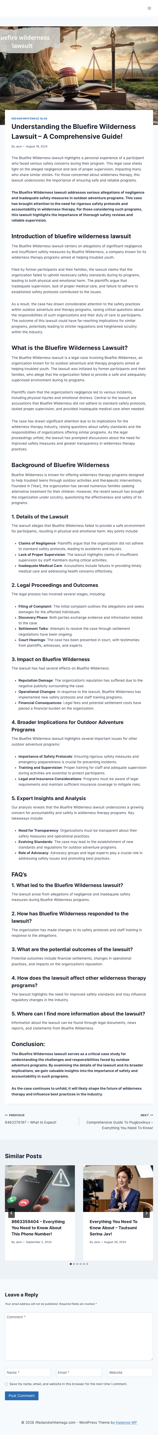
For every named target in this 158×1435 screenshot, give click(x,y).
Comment (16, 1317)
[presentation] (40, 1188)
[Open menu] (149, 8)
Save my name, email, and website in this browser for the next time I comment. (68, 1384)
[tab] (71, 1264)
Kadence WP (126, 1422)
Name (13, 1372)
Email (64, 1372)
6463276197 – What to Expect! (30, 1119)
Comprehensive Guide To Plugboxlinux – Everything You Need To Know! (119, 1122)
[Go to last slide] (11, 1213)
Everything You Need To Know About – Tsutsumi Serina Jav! (113, 1227)
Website (115, 1372)
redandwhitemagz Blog (30, 118)
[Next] (146, 1213)
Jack (19, 146)
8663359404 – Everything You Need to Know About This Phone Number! (38, 1227)
